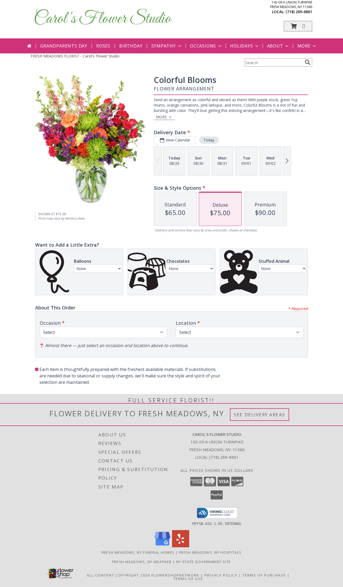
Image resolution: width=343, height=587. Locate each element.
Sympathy (163, 46)
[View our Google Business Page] (162, 545)
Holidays (241, 46)
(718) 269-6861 (299, 11)
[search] (307, 62)
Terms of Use (188, 578)
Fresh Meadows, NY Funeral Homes (138, 552)
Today (208, 140)
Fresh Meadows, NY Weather (142, 561)
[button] (298, 26)
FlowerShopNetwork (175, 575)
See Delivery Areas (259, 414)
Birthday (130, 46)
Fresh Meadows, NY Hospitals (210, 552)
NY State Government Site (203, 561)
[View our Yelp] (180, 545)
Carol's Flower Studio (102, 19)
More (304, 46)
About (275, 46)
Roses (103, 46)
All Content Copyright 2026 (118, 575)
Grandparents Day (63, 46)
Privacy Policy (220, 575)
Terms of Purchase (264, 575)
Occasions (203, 46)
